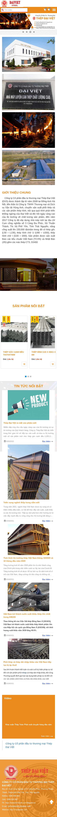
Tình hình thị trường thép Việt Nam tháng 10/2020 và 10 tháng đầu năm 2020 (28, 559)
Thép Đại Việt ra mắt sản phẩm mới (19, 423)
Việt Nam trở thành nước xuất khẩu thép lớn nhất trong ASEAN (26, 615)
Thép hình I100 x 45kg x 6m (18, 353)
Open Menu (54, 10)
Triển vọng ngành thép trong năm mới (21, 502)
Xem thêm (45, 736)
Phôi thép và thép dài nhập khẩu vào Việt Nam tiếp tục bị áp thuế (27, 663)
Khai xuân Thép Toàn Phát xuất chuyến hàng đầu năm (28, 725)
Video (7, 698)
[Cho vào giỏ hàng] (26, 364)
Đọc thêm (46, 442)
